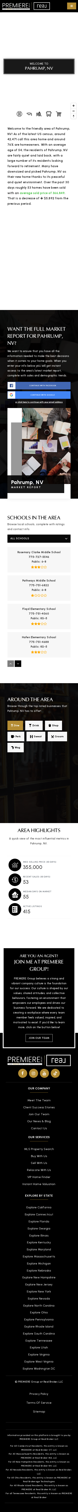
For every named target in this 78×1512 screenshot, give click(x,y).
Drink (35, 725)
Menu (71, 6)
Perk (18, 736)
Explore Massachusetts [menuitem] (39, 1256)
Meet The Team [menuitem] (39, 1100)
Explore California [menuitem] (38, 1207)
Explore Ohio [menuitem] (39, 1312)
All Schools (19, 538)
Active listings (32, 906)
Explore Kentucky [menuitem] (39, 1242)
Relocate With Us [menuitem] (39, 1170)
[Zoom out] (73, 111)
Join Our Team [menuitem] (39, 1114)
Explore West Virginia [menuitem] (39, 1361)
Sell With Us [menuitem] (39, 1163)
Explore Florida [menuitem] (39, 1221)
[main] (39, 468)
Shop (55, 725)
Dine (16, 725)
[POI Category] (19, 113)
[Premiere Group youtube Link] (44, 1073)
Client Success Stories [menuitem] (39, 1107)
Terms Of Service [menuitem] (39, 1402)
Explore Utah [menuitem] (39, 1347)
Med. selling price (39, 862)
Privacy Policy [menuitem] (39, 1394)
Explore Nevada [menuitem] (39, 1298)
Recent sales (36, 876)
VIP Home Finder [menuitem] (39, 1177)
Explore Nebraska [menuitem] (39, 1270)
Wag (17, 747)
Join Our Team (39, 1038)
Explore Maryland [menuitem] (39, 1249)
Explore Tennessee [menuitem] (39, 1340)
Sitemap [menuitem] (39, 1411)
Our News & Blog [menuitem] (39, 1121)
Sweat (38, 736)
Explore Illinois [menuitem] (38, 1235)
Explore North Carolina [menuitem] (39, 1305)
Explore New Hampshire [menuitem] (39, 1277)
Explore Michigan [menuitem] (39, 1263)
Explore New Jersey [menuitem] (39, 1284)
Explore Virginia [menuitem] (39, 1354)
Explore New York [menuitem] (39, 1291)
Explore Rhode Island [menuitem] (39, 1326)
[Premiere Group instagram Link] (33, 1073)
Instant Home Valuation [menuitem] (38, 1184)
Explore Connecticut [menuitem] (39, 1214)
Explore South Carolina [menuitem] (39, 1333)
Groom (59, 736)
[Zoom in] (73, 105)
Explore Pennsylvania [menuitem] (39, 1319)
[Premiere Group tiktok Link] (55, 1073)
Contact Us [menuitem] (39, 1128)
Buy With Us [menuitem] (39, 1156)
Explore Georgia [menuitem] (39, 1228)
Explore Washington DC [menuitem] (39, 1368)
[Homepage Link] (26, 5)
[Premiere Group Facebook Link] (22, 1073)
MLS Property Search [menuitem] (39, 1149)
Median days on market (37, 891)
